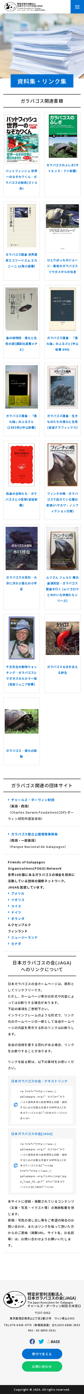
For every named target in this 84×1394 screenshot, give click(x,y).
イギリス (17, 899)
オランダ (17, 918)
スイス (16, 906)
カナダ (16, 943)
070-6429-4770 (21, 1325)
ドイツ (16, 912)
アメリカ (17, 893)
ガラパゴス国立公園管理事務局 (34, 834)
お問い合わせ (42, 1366)
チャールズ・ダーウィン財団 (32, 799)
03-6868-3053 (70, 1325)
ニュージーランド (24, 937)
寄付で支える (42, 1354)
